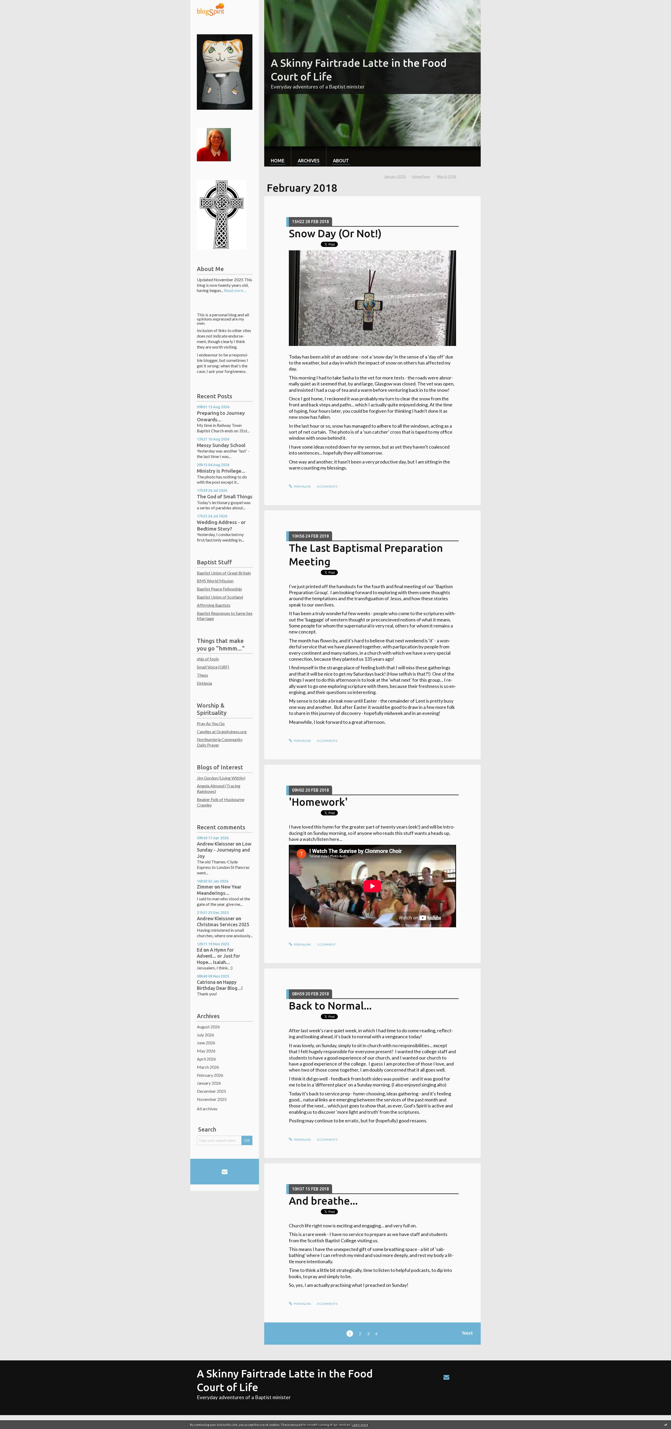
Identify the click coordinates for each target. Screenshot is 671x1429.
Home (277, 160)
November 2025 (212, 1099)
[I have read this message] (666, 1424)
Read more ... (235, 290)
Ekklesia (204, 683)
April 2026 (206, 1058)
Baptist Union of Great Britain (224, 572)
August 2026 (208, 1026)
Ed (199, 949)
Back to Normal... (330, 1006)
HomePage (421, 176)
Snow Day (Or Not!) (335, 233)
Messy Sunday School (221, 445)
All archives (207, 1108)
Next (467, 1333)
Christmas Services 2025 (223, 924)
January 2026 (209, 1082)
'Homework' (318, 802)
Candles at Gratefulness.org (222, 731)
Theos (202, 674)
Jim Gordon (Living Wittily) (221, 777)
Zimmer (205, 886)
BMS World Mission (215, 580)
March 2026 (208, 1066)
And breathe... (323, 1201)
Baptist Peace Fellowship (219, 588)
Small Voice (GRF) (213, 666)
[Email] (224, 1171)
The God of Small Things (224, 496)
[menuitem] (277, 156)
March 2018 (446, 176)
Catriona (206, 982)
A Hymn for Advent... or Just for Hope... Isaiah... (218, 956)
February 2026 (210, 1075)
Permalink (302, 486)
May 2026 (206, 1050)
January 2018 (395, 176)
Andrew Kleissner (216, 843)
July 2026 (205, 1034)
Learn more (360, 1425)
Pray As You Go (211, 723)
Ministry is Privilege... (221, 471)
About (341, 160)
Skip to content (16, 4)
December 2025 (211, 1091)
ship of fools (208, 658)
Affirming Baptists (213, 605)
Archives (309, 160)
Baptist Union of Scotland (220, 596)
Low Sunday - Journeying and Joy (224, 850)
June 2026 (206, 1042)
